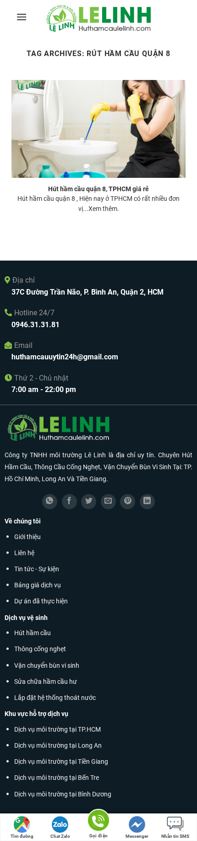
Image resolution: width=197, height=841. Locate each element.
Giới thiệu (27, 537)
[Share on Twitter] (88, 501)
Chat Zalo (60, 836)
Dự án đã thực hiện (41, 601)
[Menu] (21, 16)
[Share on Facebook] (69, 501)
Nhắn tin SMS (175, 836)
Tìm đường (22, 836)
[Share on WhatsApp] (49, 501)
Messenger (137, 836)
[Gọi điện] (98, 822)
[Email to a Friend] (108, 501)
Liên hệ (24, 553)
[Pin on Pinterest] (127, 501)
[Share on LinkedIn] (147, 501)
